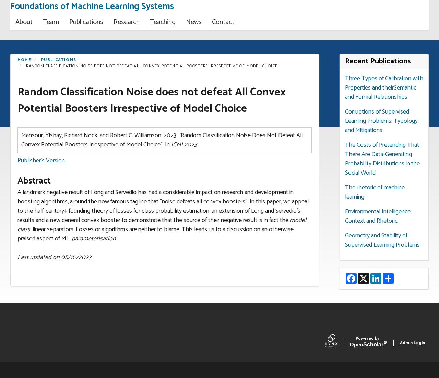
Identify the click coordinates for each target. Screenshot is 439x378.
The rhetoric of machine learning (375, 192)
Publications (86, 22)
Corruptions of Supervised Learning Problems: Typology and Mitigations (381, 121)
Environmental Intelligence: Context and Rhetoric (378, 216)
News (194, 22)
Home (24, 60)
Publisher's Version (41, 160)
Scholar (367, 342)
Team (51, 22)
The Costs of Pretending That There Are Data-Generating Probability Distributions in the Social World (382, 159)
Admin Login (412, 343)
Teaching (163, 22)
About (24, 22)
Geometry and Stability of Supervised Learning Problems (382, 240)
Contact (223, 22)
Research (127, 22)
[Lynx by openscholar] (337, 342)
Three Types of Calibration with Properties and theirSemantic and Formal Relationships (384, 87)
